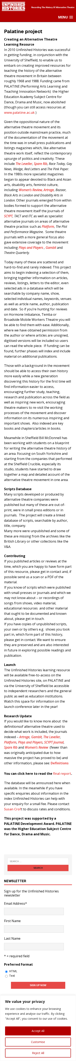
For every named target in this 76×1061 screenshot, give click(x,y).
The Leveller (24, 163)
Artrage (49, 190)
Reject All (38, 1053)
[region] (38, 1028)
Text (12, 976)
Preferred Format (18, 964)
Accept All (38, 1031)
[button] (65, 17)
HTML (13, 971)
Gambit (51, 247)
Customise (38, 1042)
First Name (12, 921)
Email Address (15, 903)
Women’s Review (36, 747)
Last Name (12, 938)
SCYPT (8, 216)
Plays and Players (31, 247)
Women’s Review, (31, 190)
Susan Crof (12, 809)
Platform (48, 226)
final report (62, 773)
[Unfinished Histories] (38, 10)
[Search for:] (38, 861)
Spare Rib (40, 163)
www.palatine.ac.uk (19, 112)
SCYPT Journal (54, 742)
